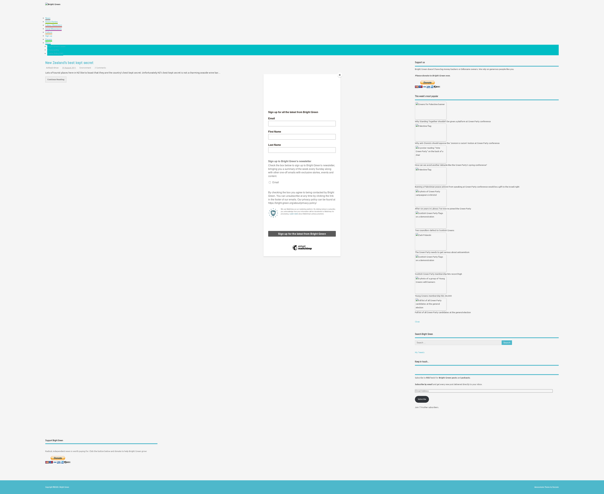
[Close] (339, 75)
